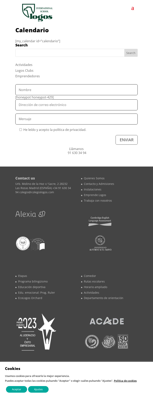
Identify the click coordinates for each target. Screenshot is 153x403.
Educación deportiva (31, 287)
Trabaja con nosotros (98, 200)
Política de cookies (125, 380)
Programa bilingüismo (33, 281)
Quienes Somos (94, 178)
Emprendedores (27, 76)
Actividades (23, 65)
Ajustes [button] (38, 389)
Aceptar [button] (16, 389)
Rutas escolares (94, 281)
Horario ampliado (95, 287)
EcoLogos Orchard (30, 298)
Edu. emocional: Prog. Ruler (36, 292)
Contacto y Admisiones (99, 184)
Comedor (90, 276)
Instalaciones (92, 189)
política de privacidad (69, 129)
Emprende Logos (95, 195)
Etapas (22, 276)
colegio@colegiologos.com (36, 192)
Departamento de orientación (103, 298)
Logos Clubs (24, 70)
